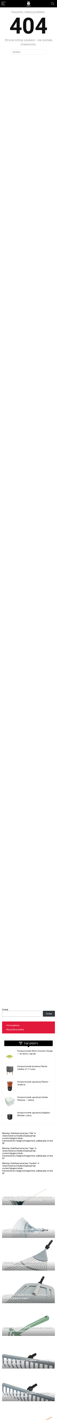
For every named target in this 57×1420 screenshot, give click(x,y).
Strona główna (13, 1025)
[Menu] (3, 3)
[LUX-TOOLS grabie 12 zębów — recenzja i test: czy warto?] (28, 1339)
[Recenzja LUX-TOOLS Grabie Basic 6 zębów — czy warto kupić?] (28, 1306)
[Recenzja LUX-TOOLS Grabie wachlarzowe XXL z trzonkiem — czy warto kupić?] (28, 1176)
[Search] (52, 3)
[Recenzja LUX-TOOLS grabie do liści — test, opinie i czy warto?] (28, 1241)
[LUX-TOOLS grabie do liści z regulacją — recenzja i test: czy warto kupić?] (28, 1208)
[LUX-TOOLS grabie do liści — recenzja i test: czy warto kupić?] (28, 1274)
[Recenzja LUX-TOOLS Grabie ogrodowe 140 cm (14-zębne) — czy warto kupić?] (28, 1404)
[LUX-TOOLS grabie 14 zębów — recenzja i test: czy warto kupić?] (28, 1372)
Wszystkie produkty (15, 1029)
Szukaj (5, 1009)
